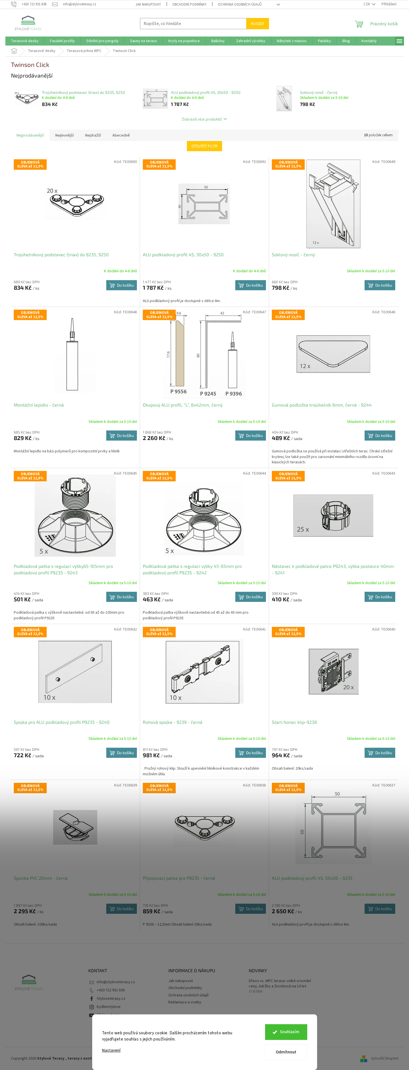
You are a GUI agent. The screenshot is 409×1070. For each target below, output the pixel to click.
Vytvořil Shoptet (384, 1058)
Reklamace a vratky (184, 1002)
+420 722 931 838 (111, 990)
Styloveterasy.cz (111, 998)
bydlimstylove (109, 1007)
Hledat (258, 23)
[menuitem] (24, 41)
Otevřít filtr (204, 146)
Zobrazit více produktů (202, 119)
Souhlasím (289, 1032)
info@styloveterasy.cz (116, 982)
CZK (367, 4)
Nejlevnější (64, 135)
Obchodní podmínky (189, 4)
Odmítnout (286, 1052)
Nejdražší (93, 135)
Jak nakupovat (148, 4)
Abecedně (121, 135)
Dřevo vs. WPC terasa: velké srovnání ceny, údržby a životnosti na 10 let (280, 983)
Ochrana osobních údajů (240, 4)
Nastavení (111, 1050)
